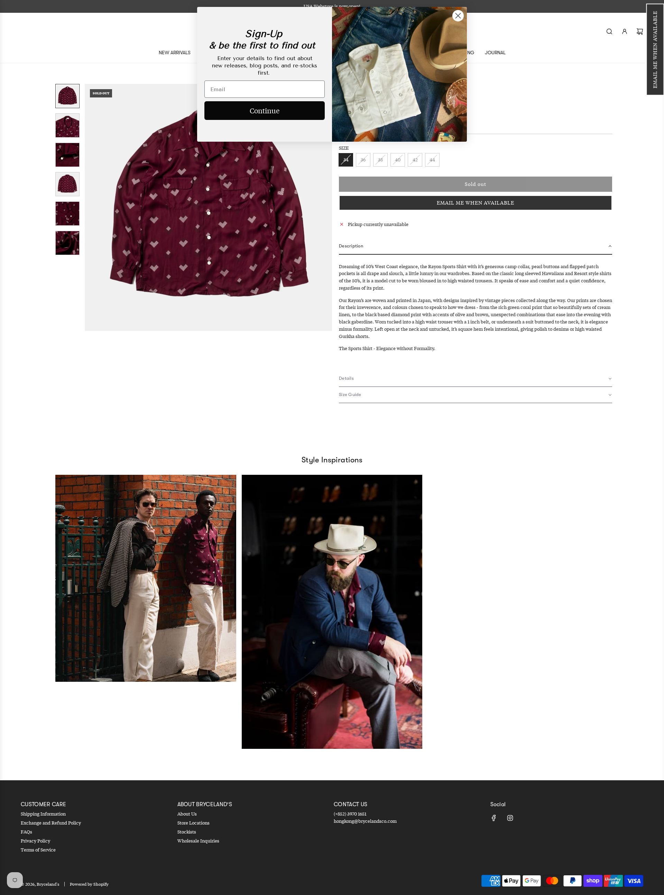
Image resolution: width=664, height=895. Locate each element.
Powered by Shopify (89, 884)
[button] (655, 49)
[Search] (609, 31)
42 (415, 160)
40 (397, 160)
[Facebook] (493, 818)
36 (363, 160)
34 (346, 160)
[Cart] (639, 31)
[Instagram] (510, 818)
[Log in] (624, 31)
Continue (264, 110)
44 (432, 160)
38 (380, 160)
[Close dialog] (458, 16)
